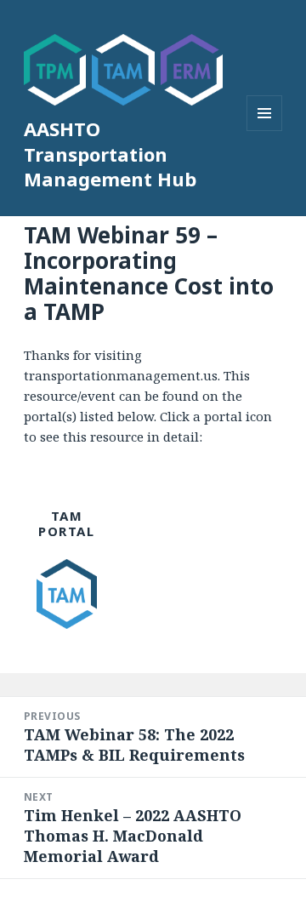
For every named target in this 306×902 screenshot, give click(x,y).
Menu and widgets (264, 130)
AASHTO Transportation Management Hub (110, 154)
